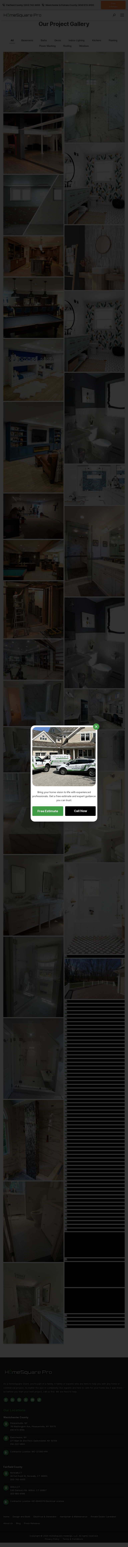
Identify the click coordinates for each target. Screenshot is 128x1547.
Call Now (80, 811)
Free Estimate (48, 811)
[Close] (96, 726)
